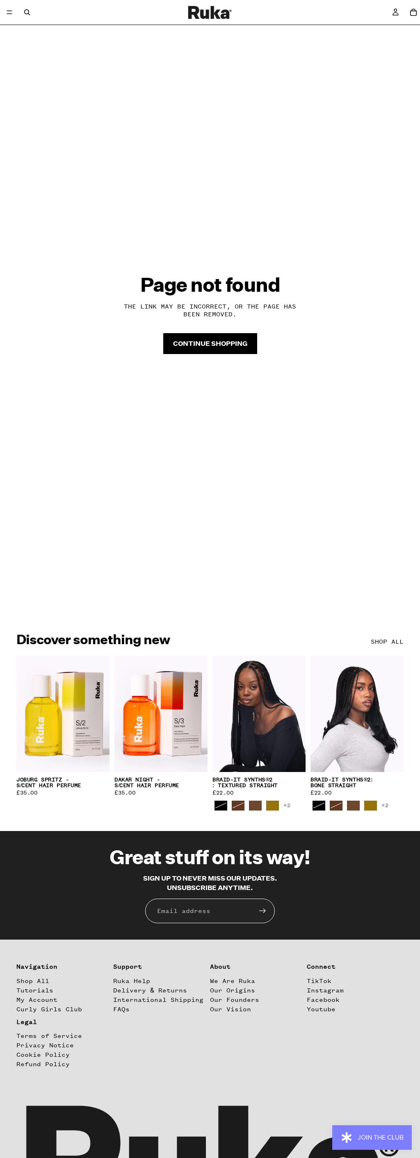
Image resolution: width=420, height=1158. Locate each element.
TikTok (319, 981)
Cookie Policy (43, 1054)
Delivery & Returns (150, 990)
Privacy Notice (45, 1045)
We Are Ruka (232, 981)
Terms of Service (49, 1036)
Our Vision (230, 1009)
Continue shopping (210, 343)
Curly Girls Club (49, 1009)
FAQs (121, 1009)
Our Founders (234, 1000)
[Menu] (9, 12)
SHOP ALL (387, 641)
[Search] (27, 12)
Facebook (323, 1000)
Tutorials (34, 990)
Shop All (32, 981)
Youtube (321, 1009)
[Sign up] (262, 911)
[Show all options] (286, 805)
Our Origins (232, 990)
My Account (36, 1000)
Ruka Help (131, 981)
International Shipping (158, 1000)
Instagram (325, 990)
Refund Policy (43, 1064)
